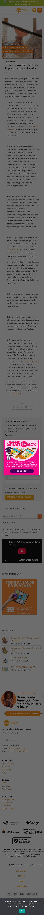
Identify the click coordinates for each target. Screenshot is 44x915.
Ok (22, 911)
